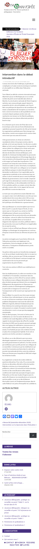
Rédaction (14, 545)
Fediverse (30, 542)
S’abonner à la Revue (28, 29)
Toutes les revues (10, 451)
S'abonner (7, 454)
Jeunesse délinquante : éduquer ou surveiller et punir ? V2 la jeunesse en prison (17, 510)
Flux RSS (25, 545)
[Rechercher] (33, 435)
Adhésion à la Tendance (14, 32)
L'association (9, 531)
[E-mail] (6, 408)
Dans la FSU (9, 465)
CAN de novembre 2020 (22, 81)
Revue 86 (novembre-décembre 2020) (17, 422)
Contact (7, 536)
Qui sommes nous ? (11, 539)
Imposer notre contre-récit (13, 470)
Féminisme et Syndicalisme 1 (14, 525)
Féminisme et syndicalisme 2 (14, 522)
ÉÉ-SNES (8, 404)
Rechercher (6, 432)
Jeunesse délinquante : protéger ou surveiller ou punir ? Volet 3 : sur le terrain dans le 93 (17, 502)
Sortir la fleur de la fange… (14, 483)
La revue (7, 446)
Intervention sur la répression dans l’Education (19, 425)
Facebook (20, 542)
